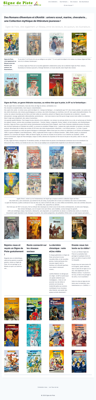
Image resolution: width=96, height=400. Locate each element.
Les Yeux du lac (53, 387)
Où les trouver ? (68, 5)
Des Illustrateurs (84, 1)
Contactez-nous (42, 387)
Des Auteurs (74, 1)
